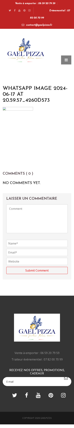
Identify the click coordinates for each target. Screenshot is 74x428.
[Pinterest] (24, 10)
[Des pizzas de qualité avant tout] (26, 49)
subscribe (66, 378)
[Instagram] (29, 10)
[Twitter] (10, 10)
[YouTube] (19, 10)
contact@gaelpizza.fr (39, 25)
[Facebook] (14, 10)
